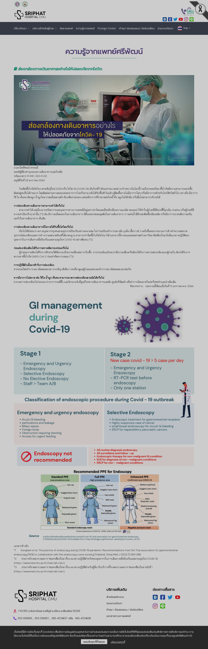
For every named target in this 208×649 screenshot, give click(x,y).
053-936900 (25, 618)
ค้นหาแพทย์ (66, 28)
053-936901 (42, 618)
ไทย (185, 28)
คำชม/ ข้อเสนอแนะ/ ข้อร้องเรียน (137, 28)
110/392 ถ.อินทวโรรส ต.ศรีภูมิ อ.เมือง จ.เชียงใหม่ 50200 (49, 611)
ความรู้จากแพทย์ (85, 28)
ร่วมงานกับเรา (165, 28)
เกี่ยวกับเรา (20, 28)
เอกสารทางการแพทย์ (118, 616)
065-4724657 (59, 618)
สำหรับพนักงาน (115, 597)
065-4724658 (83, 618)
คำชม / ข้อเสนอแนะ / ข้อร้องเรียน (124, 609)
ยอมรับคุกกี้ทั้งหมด (94, 641)
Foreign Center (107, 28)
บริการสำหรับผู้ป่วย (43, 28)
